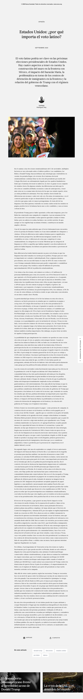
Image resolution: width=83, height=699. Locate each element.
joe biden (37, 655)
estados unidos (61, 650)
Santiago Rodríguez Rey (41, 106)
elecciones (49, 650)
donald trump (38, 650)
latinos (45, 655)
